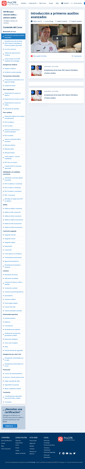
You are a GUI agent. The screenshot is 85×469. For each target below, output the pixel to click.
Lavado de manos (10, 85)
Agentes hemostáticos (12, 261)
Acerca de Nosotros (6, 440)
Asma (6, 347)
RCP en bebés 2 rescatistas (13, 191)
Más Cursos (42, 3)
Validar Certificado (20, 453)
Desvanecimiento (10, 318)
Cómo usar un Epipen (11, 343)
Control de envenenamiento (13, 373)
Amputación (8, 246)
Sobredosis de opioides (12, 109)
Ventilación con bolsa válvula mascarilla (14, 179)
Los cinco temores (10, 49)
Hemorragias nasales (11, 303)
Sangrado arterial (10, 235)
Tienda (17, 450)
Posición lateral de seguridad (14, 350)
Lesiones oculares (10, 299)
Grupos (51, 3)
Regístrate (32, 443)
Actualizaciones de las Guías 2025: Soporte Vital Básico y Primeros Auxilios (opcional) (13, 43)
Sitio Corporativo (6, 448)
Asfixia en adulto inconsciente (14, 220)
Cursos (17, 445)
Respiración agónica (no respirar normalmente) (15, 117)
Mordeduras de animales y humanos (13, 266)
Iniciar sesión (33, 440)
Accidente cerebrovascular (13, 72)
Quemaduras (9, 295)
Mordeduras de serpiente (12, 329)
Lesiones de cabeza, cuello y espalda (13, 283)
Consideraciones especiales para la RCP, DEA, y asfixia (13, 397)
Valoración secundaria (11, 278)
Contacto (32, 448)
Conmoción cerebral (11, 288)
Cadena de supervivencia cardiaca (12, 54)
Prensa (3, 443)
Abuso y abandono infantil (13, 388)
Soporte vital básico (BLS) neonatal (13, 140)
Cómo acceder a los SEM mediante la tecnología (12, 60)
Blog (57, 3)
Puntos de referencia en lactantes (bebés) (12, 131)
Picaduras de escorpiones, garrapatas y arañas (13, 334)
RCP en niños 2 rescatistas (13, 187)
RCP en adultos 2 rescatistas (13, 184)
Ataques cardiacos (10, 68)
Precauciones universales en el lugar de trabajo (14, 81)
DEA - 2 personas (10, 195)
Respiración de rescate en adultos (13, 94)
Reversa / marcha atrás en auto (14, 377)
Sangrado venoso (10, 238)
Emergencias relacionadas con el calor (14, 359)
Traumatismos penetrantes (13, 257)
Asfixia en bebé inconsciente (13, 227)
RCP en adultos (9, 122)
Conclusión (8, 402)
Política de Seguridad (49, 452)
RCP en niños (9, 126)
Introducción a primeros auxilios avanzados (14, 36)
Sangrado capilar (10, 242)
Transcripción (77, 56)
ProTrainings (31, 462)
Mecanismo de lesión (11, 274)
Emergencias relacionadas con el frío (14, 365)
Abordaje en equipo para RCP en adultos (14, 200)
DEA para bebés (10, 153)
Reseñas (32, 446)
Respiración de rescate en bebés (13, 104)
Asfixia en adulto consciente (13, 208)
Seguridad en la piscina (12, 385)
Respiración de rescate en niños (14, 99)
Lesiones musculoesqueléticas (14, 292)
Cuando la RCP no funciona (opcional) (13, 167)
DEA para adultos (10, 145)
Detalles (23, 3)
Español (66, 3)
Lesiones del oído (10, 307)
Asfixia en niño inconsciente (13, 223)
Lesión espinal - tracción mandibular (12, 157)
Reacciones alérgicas (11, 339)
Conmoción (8, 250)
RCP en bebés (9, 135)
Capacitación (33, 3)
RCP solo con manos (11, 162)
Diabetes (7, 322)
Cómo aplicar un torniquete (13, 254)
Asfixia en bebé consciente (13, 216)
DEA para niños (9, 149)
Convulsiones (9, 326)
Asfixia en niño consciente (13, 212)
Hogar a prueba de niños (12, 381)
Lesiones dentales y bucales (13, 311)
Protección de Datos (49, 445)
